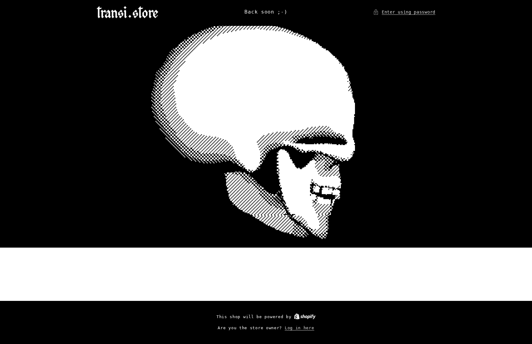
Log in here (299, 328)
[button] (404, 12)
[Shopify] (305, 316)
